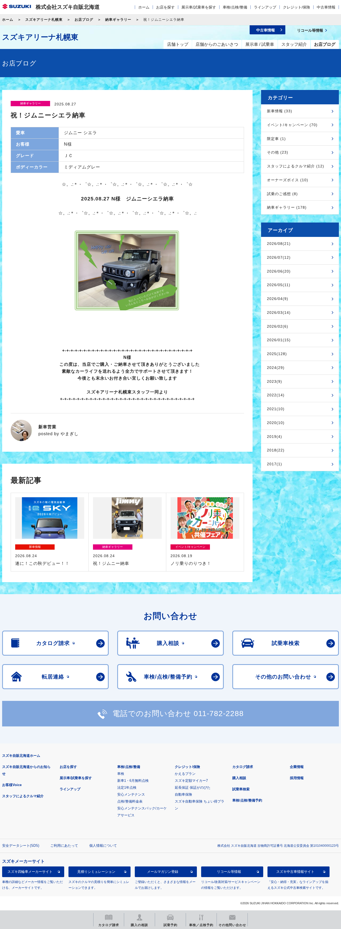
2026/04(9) (277, 299)
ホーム (143, 7)
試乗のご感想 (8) (282, 194)
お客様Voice (12, 785)
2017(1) (274, 464)
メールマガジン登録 (162, 872)
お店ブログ (84, 20)
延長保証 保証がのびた (192, 788)
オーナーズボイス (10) (287, 180)
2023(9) (274, 381)
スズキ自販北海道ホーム (21, 756)
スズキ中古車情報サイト (295, 872)
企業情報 (297, 767)
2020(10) (276, 423)
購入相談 (239, 778)
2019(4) (274, 436)
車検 (120, 774)
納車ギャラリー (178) (287, 207)
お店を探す (165, 7)
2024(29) (276, 367)
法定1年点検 (126, 788)
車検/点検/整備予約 (247, 800)
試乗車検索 (241, 789)
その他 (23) (277, 152)
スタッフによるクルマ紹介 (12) (295, 166)
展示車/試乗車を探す (198, 7)
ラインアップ (265, 7)
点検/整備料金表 (130, 801)
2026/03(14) (279, 312)
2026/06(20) (279, 271)
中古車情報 (326, 7)
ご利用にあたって (64, 846)
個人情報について (103, 846)
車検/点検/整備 (235, 7)
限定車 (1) (276, 139)
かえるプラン (185, 774)
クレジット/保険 (296, 7)
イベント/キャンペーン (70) (292, 125)
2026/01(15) (279, 340)
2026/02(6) (277, 326)
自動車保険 (183, 794)
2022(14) (276, 395)
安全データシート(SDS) (20, 846)
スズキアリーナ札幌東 (44, 20)
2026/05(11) (278, 285)
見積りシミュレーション (96, 872)
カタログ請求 (242, 767)
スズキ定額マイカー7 (191, 781)
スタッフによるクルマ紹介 (23, 796)
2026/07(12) (279, 257)
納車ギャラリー (118, 20)
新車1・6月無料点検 (133, 781)
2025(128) (277, 354)
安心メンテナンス (131, 794)
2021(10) (276, 409)
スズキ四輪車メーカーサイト (29, 872)
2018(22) (276, 450)
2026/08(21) (279, 243)
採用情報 (297, 778)
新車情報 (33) (279, 111)
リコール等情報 (229, 872)
